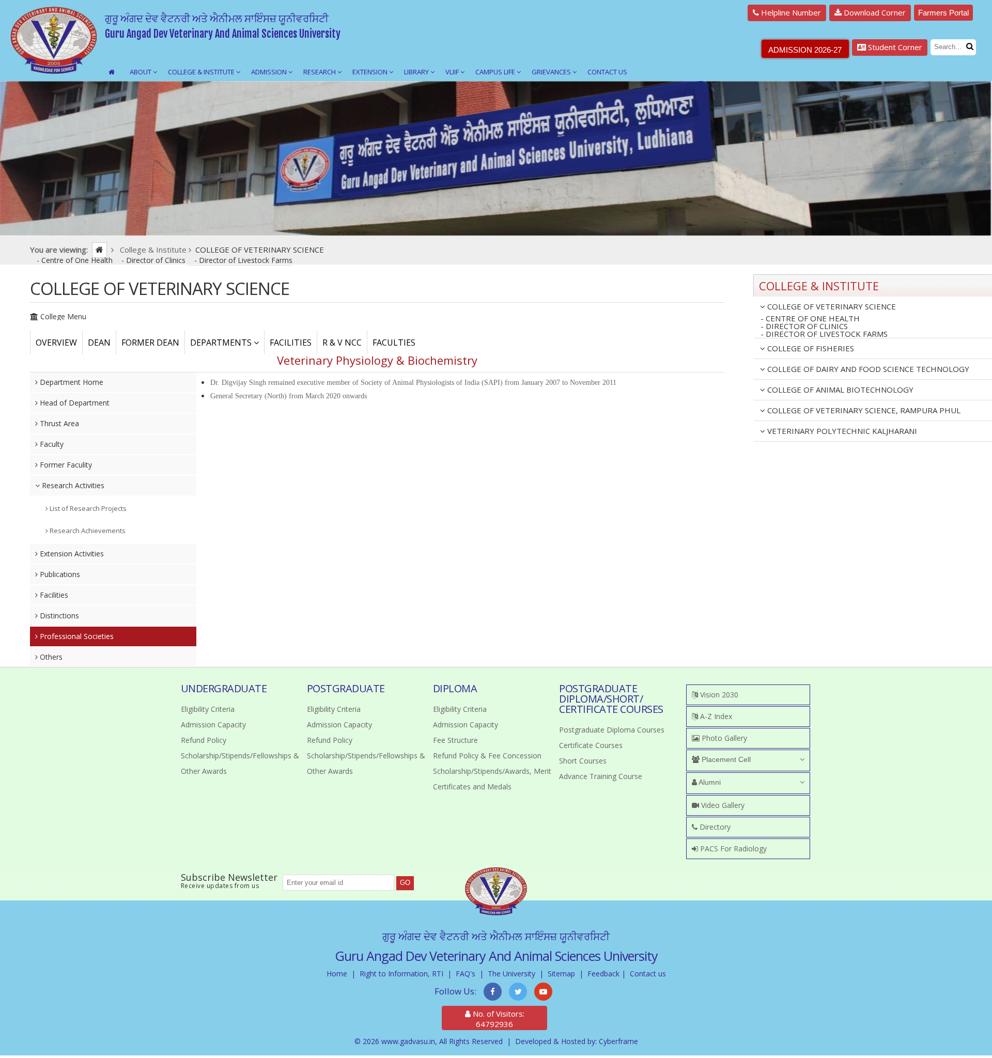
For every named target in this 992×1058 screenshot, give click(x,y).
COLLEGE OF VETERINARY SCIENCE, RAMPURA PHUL (862, 410)
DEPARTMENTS (222, 342)
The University (511, 973)
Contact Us (607, 71)
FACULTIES (394, 342)
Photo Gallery (723, 738)
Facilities (53, 595)
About (141, 71)
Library (417, 71)
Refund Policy (203, 740)
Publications (59, 574)
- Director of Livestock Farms (243, 260)
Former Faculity (65, 465)
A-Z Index (715, 716)
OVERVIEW (56, 342)
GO (405, 882)
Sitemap (561, 973)
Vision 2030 (718, 694)
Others (50, 657)
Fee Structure (455, 740)
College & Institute (202, 71)
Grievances (552, 71)
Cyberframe (618, 1041)
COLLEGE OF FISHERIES (809, 348)
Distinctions (58, 615)
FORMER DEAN (150, 342)
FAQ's (465, 973)
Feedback (603, 973)
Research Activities (72, 485)
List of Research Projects (87, 508)
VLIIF (452, 71)
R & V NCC (342, 342)
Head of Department (74, 403)
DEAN (99, 342)
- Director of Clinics (154, 260)
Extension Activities (71, 553)
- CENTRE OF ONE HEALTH (810, 318)
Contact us (648, 973)
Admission (269, 71)
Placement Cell (725, 759)
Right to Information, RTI (401, 973)
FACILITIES (291, 342)
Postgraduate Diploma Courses (611, 730)
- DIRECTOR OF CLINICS (804, 326)
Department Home (70, 382)
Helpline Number (790, 12)
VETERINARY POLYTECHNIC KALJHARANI (841, 431)
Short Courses (583, 761)
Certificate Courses (591, 745)
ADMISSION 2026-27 (805, 49)
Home (337, 973)
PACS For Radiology (732, 848)
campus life (496, 71)
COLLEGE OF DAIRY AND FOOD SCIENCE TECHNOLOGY (867, 369)
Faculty (51, 444)
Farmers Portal (943, 12)
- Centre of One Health (76, 260)
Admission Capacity (213, 724)
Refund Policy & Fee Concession (487, 755)
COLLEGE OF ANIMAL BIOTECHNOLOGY (839, 389)
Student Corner (894, 47)
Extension (370, 71)
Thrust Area (58, 423)
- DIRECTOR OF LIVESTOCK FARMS (824, 334)
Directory (714, 827)
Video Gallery (722, 805)
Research (320, 71)
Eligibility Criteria (208, 709)
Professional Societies (76, 636)
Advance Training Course (600, 776)
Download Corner (874, 12)
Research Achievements (87, 530)
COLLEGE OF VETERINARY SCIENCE (830, 306)
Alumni (709, 782)
